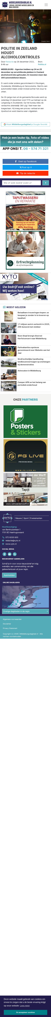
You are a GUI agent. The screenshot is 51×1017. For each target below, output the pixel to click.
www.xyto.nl (10, 544)
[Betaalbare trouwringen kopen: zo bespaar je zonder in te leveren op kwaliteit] (9, 316)
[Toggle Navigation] (46, 5)
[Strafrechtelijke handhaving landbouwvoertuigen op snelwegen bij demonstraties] (9, 363)
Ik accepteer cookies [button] (25, 1012)
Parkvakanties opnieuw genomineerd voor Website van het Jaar (34, 350)
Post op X (27, 167)
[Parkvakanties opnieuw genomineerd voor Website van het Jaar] (9, 351)
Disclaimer (7, 624)
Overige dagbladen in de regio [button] (16, 611)
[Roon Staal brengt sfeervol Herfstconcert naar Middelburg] (9, 339)
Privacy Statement (10, 628)
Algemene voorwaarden (12, 619)
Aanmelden (9, 575)
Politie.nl (42, 64)
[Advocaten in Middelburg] (9, 374)
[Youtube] (9, 554)
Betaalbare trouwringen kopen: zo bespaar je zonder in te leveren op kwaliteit (33, 315)
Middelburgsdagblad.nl (20, 2)
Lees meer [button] (25, 1006)
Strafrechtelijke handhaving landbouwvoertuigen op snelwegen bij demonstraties (34, 362)
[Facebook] (4, 554)
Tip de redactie (27, 173)
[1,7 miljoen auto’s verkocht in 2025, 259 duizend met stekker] (9, 328)
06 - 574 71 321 (36, 149)
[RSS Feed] (14, 554)
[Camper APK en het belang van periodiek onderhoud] (9, 386)
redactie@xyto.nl (12, 540)
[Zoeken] (45, 182)
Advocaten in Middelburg (29, 371)
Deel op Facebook (27, 161)
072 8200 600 (11, 537)
